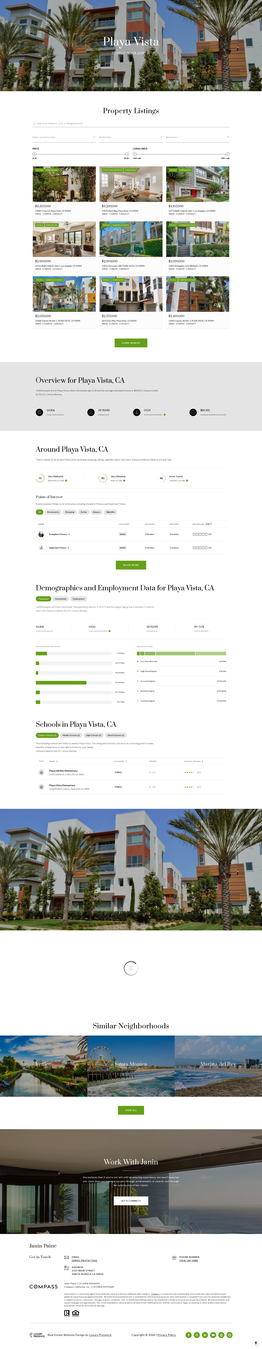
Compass (155, 1294)
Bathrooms (105, 137)
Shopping (71, 512)
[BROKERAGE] (230, 1335)
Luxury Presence (100, 1335)
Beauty (98, 512)
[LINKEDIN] (205, 1335)
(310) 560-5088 (189, 1260)
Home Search (131, 343)
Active (85, 512)
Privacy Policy (166, 1335)
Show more (131, 565)
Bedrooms (171, 137)
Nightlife (111, 512)
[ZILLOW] (221, 1335)
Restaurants (54, 512)
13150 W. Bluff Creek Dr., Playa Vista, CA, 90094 (69, 789)
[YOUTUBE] (213, 1335)
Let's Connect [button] (131, 1200)
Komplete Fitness (58, 534)
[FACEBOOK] (189, 1335)
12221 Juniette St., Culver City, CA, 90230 (66, 774)
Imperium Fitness (57, 547)
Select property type (43, 137)
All (40, 512)
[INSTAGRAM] (197, 1335)
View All (131, 1110)
